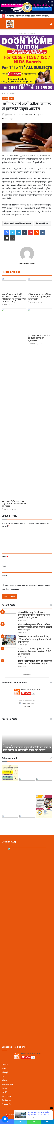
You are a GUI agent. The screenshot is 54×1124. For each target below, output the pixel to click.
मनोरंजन (4, 1080)
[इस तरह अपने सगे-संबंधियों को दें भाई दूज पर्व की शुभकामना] (40, 321)
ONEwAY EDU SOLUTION (38, 1114)
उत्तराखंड (12, 93)
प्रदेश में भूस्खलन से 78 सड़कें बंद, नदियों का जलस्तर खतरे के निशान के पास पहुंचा (35, 662)
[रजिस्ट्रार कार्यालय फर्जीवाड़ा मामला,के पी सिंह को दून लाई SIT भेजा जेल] (40, 285)
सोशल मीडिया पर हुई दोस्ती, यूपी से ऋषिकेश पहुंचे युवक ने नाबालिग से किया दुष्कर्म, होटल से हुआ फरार (34, 615)
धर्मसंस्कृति (5, 1072)
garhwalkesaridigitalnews (18, 223)
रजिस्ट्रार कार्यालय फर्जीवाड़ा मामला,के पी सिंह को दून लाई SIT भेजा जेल (40, 296)
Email (5, 566)
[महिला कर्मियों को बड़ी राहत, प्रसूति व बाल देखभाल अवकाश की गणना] (14, 404)
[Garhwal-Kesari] (10, 24)
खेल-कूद (4, 1088)
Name (5, 557)
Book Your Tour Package (27, 700)
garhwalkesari (10, 115)
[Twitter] (12, 232)
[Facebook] (6, 232)
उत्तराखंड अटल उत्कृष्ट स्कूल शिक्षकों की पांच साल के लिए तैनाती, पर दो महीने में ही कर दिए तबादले (34, 651)
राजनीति (4, 1092)
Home (6, 93)
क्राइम (11, 99)
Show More (27, 674)
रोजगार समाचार (6, 1096)
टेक (3, 1076)
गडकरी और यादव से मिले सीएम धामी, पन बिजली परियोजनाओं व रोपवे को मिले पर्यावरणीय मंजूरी (14, 298)
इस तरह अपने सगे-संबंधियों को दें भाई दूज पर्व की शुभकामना (39, 338)
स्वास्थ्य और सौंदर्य (7, 1084)
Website (5, 576)
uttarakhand (43, 223)
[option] (27, 739)
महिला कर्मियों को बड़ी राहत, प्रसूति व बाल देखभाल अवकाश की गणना (14, 503)
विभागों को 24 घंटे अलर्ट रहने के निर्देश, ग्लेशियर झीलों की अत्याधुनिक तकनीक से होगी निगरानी (34, 639)
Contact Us (6, 1100)
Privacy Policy (7, 1104)
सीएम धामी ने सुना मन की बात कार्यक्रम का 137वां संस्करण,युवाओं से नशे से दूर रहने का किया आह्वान (35, 627)
